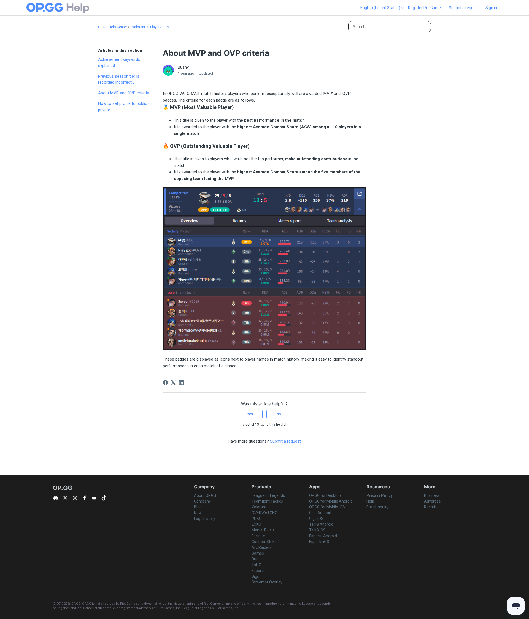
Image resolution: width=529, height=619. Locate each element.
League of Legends (268, 495)
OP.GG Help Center (112, 27)
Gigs (255, 576)
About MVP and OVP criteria (123, 93)
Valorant (138, 27)
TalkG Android (321, 524)
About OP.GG (205, 495)
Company (202, 501)
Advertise (432, 501)
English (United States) (380, 8)
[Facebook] (165, 382)
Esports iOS (319, 541)
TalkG (256, 565)
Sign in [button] (491, 8)
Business (432, 495)
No (279, 414)
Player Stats (159, 27)
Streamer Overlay (267, 582)
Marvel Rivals (263, 530)
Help (370, 501)
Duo (255, 559)
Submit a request (464, 8)
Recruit (430, 507)
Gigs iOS (316, 518)
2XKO (256, 524)
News (199, 513)
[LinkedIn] (181, 382)
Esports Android (323, 536)
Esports (258, 570)
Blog (198, 507)
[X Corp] (173, 382)
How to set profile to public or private (125, 106)
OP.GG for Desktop (325, 495)
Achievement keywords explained (119, 62)
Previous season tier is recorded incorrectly (118, 79)
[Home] (57, 8)
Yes (250, 414)
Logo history (204, 518)
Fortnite (258, 536)
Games (258, 553)
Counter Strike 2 (266, 541)
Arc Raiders (262, 547)
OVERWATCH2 (264, 513)
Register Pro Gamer (425, 8)
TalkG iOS (317, 530)
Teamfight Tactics (267, 501)
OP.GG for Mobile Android (331, 501)
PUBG (256, 518)
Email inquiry (377, 507)
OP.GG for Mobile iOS (327, 507)
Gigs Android (320, 513)
